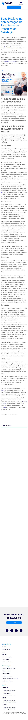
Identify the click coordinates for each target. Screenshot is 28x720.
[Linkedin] (11, 630)
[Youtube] (21, 630)
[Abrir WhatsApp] (24, 716)
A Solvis (4, 646)
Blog (3, 651)
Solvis (2, 390)
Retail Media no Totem (7, 681)
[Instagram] (16, 630)
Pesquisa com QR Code (7, 676)
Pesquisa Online (6, 673)
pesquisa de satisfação (9, 61)
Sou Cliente (4, 654)
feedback (3, 407)
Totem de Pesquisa (6, 671)
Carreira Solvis (5, 659)
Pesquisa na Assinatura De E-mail (10, 678)
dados (15, 49)
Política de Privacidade (7, 662)
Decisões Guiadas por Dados (8, 668)
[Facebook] (7, 630)
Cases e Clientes (6, 649)
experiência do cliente (7, 47)
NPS (2, 192)
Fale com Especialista (7, 657)
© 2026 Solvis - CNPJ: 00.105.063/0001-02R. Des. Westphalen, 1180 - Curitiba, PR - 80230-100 (14, 713)
